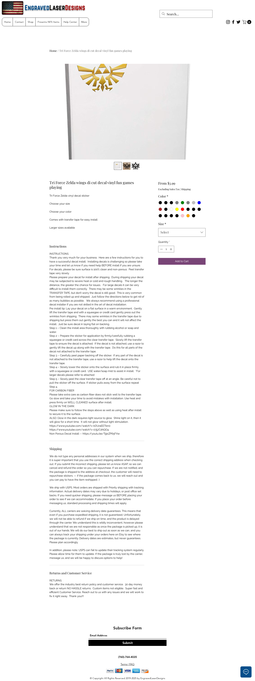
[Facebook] (233, 22)
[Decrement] (161, 249)
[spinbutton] (166, 249)
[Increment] (171, 249)
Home (53, 50)
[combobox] (182, 232)
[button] (247, 22)
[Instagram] (228, 22)
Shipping (186, 189)
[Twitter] (238, 22)
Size (162, 224)
